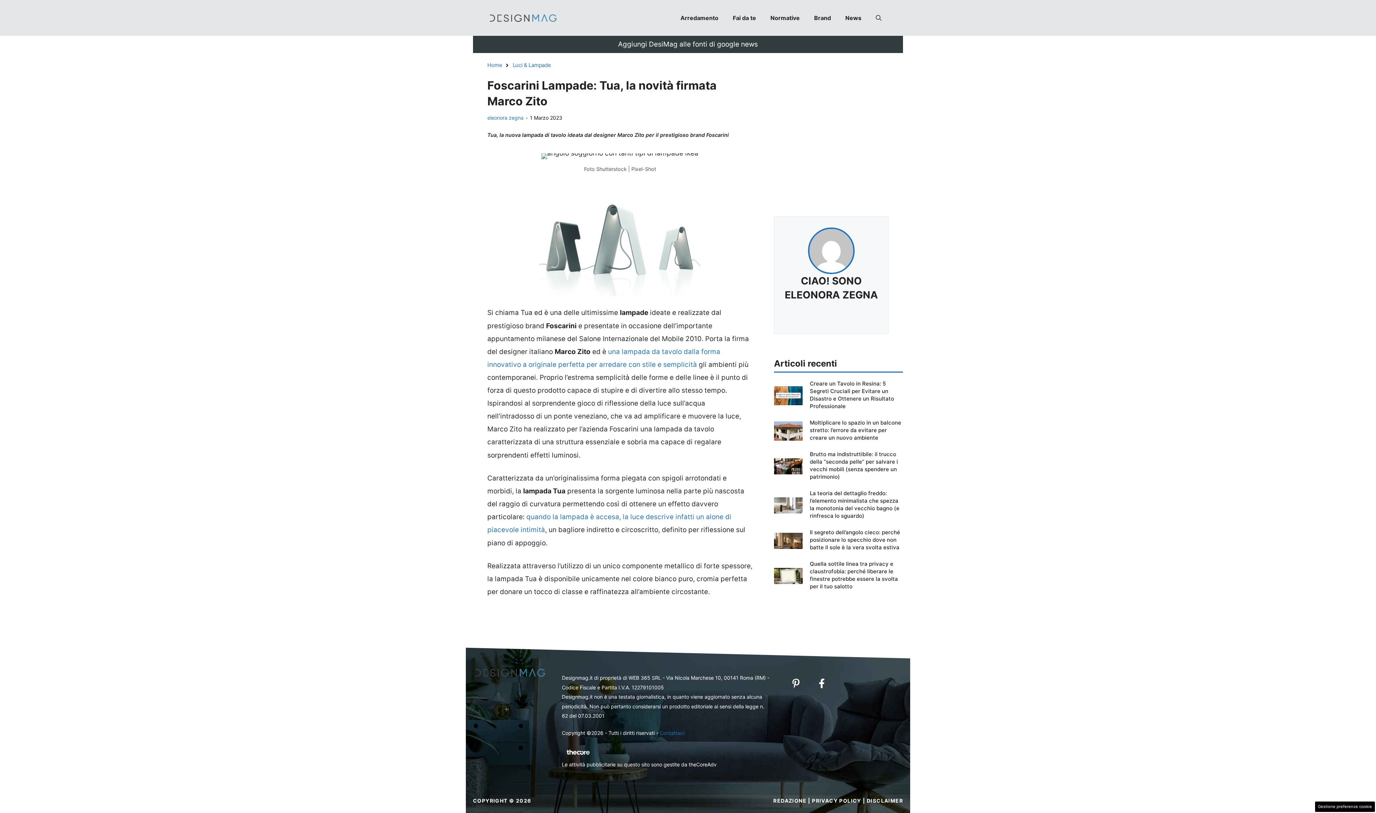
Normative (785, 17)
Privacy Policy (836, 801)
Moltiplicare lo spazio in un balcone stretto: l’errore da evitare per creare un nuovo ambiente (855, 430)
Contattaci (672, 733)
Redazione (790, 801)
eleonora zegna (505, 118)
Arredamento (699, 17)
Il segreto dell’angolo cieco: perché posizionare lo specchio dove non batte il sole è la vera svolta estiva (855, 540)
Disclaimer (885, 801)
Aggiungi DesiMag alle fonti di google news (688, 44)
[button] (879, 18)
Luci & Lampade (532, 65)
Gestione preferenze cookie (1345, 806)
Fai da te (744, 17)
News (853, 17)
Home (494, 65)
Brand (822, 17)
